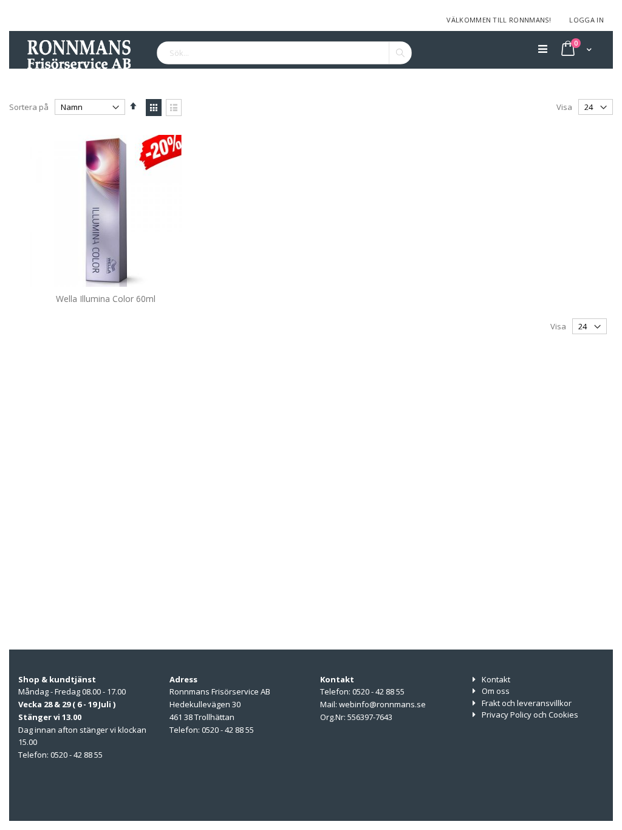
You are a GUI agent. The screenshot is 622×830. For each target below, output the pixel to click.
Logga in (586, 19)
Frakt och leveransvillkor (527, 703)
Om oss (496, 690)
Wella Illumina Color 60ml (106, 298)
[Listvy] (174, 107)
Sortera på (29, 106)
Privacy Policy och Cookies (530, 714)
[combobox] (284, 52)
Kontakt (496, 679)
